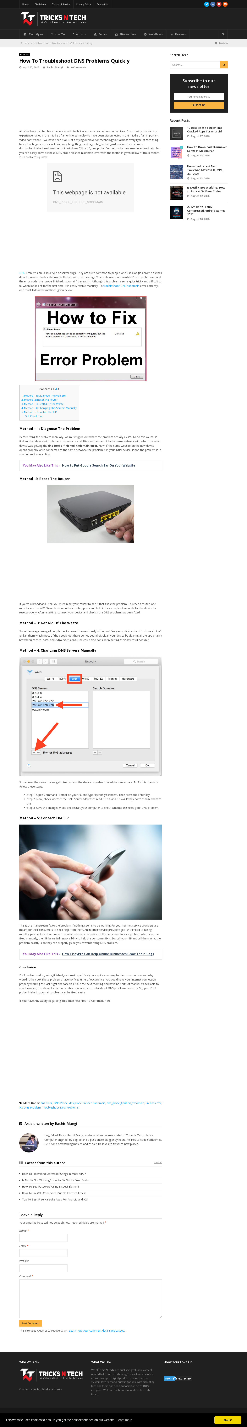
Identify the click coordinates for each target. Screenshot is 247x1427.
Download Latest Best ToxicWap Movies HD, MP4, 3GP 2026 (205, 170)
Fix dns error (153, 1103)
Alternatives (127, 34)
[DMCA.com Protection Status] (177, 1380)
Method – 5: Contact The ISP (39, 412)
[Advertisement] (90, 101)
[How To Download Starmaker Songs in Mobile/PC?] (176, 152)
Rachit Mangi (55, 67)
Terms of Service (61, 4)
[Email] (225, 4)
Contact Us (102, 4)
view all (158, 1162)
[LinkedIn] (212, 4)
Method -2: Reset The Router (39, 399)
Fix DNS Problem (30, 1107)
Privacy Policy (83, 4)
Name (24, 1230)
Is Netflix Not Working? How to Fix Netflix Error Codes (56, 1180)
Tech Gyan (36, 34)
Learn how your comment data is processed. (97, 1330)
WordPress (156, 34)
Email (23, 1246)
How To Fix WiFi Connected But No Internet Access (54, 1193)
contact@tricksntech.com (47, 1389)
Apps (79, 34)
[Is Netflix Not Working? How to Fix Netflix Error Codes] (176, 193)
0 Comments (78, 67)
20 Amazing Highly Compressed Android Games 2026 (206, 210)
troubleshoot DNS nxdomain (121, 286)
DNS (22, 273)
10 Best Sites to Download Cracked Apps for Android (204, 129)
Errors (103, 34)
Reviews (180, 34)
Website (24, 1261)
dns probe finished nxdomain (87, 1103)
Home (25, 4)
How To (60, 34)
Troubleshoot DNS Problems (60, 1107)
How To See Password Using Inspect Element (50, 1186)
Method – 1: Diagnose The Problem (43, 395)
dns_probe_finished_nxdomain (125, 1103)
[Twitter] (206, 4)
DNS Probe (61, 1103)
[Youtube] (219, 4)
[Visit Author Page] (29, 1142)
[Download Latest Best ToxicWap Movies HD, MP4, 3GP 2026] (176, 172)
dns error (46, 1103)
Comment (26, 1276)
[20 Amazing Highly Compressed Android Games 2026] (176, 212)
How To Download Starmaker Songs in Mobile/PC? (54, 1174)
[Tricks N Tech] (53, 24)
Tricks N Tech (106, 1370)
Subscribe (198, 105)
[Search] (223, 34)
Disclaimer (40, 4)
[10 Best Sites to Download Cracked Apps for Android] (176, 133)
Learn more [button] (124, 1420)
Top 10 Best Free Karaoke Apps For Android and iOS (55, 1199)
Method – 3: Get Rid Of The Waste (42, 404)
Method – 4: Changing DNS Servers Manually (49, 408)
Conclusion (34, 416)
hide (55, 389)
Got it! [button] (228, 1420)
